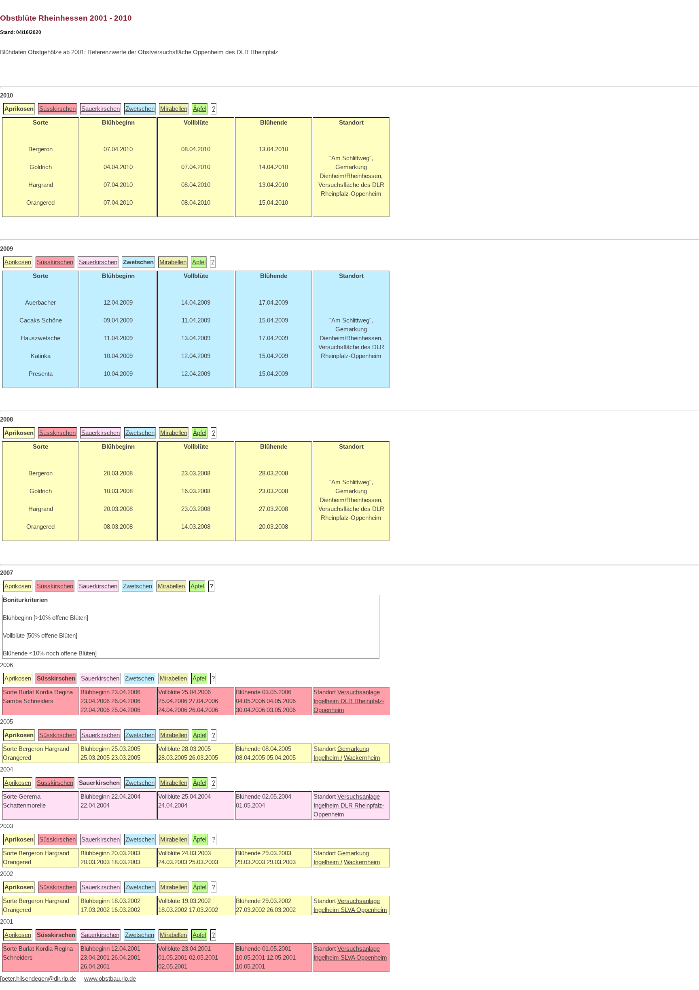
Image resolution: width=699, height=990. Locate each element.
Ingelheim (327, 701)
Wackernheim (362, 758)
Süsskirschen (57, 109)
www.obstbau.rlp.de (110, 978)
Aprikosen (17, 262)
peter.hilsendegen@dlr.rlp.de (39, 978)
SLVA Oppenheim (364, 910)
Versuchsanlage (358, 692)
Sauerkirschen (100, 109)
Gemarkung (353, 749)
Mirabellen (173, 109)
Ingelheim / (327, 758)
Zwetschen (140, 109)
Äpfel (199, 109)
